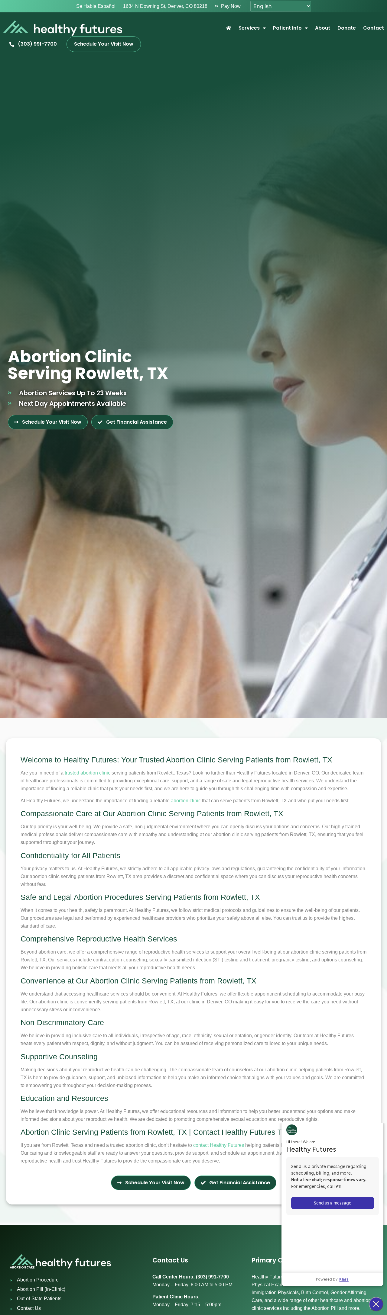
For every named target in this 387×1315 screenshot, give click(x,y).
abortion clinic (186, 800)
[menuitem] (228, 28)
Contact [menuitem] (373, 27)
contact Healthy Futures (218, 1145)
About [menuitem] (322, 27)
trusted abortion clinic (87, 772)
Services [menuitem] (249, 27)
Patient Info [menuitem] (287, 27)
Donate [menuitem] (346, 27)
